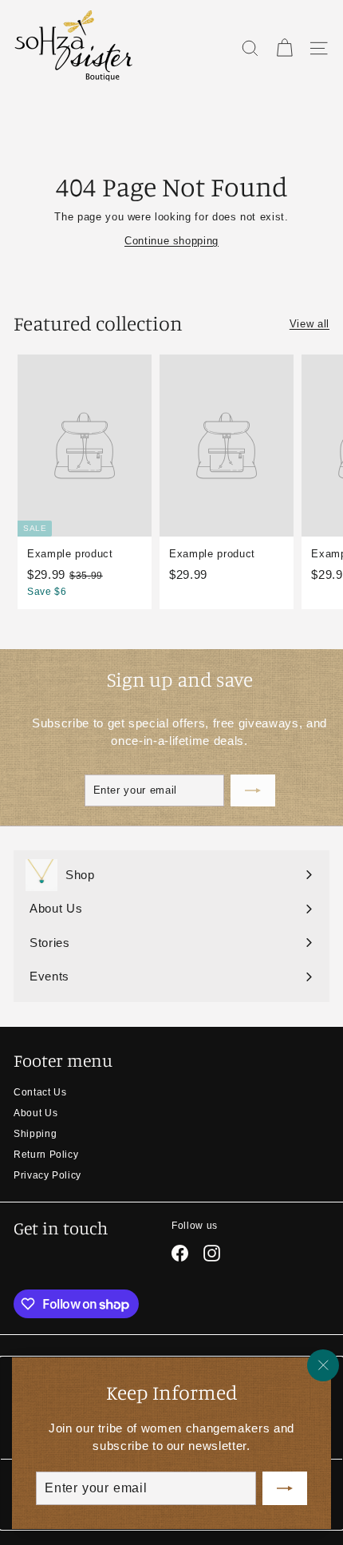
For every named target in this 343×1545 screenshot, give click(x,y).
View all (309, 324)
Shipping (35, 1133)
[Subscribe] (284, 1488)
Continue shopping (171, 241)
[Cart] (284, 48)
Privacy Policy (47, 1175)
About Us (35, 1113)
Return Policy (46, 1154)
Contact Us (40, 1092)
